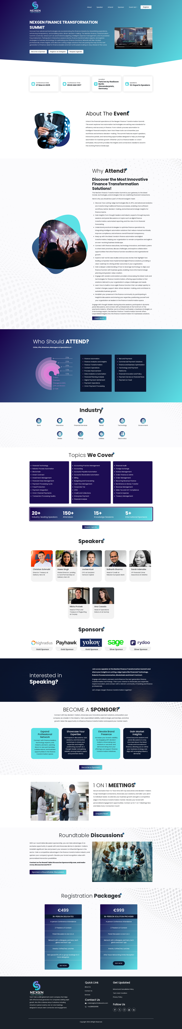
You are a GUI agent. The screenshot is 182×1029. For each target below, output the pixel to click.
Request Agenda (76, 52)
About (89, 7)
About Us (88, 987)
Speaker (100, 7)
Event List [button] (132, 7)
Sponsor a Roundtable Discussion (48, 872)
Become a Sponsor (38, 52)
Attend (110, 7)
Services (87, 995)
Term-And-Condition (120, 993)
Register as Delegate (58, 52)
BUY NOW (63, 965)
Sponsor (121, 7)
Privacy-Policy (117, 997)
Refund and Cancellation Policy (123, 989)
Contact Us (88, 991)
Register (146, 7)
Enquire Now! (102, 813)
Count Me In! (99, 318)
